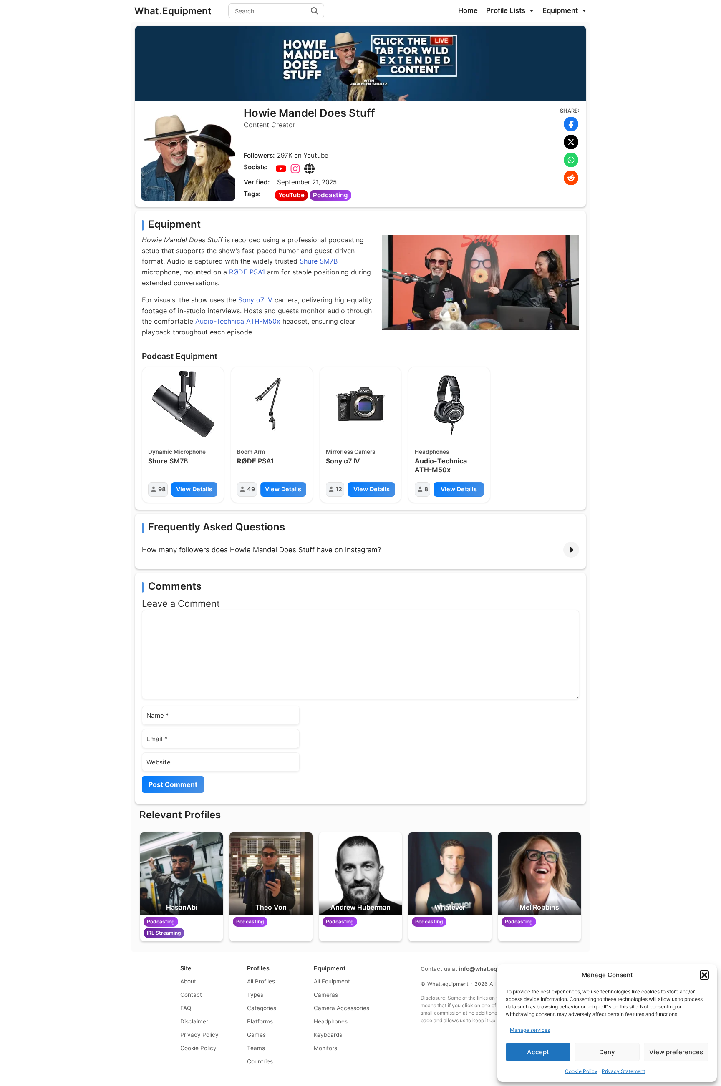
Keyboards (328, 1034)
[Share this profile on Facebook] (571, 124)
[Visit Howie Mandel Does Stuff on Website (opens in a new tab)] (309, 169)
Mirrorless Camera (351, 451)
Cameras (326, 994)
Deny (607, 1052)
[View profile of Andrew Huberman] (360, 873)
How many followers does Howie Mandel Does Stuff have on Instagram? (261, 550)
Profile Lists (506, 10)
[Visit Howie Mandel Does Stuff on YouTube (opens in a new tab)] (281, 169)
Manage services (530, 1030)
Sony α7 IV (255, 300)
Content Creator (269, 125)
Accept (538, 1052)
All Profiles (261, 981)
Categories (261, 1008)
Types (255, 994)
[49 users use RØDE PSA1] (271, 404)
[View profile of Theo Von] (270, 873)
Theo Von (271, 907)
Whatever (449, 907)
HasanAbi (181, 907)
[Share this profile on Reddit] (571, 178)
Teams (256, 1048)
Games (256, 1034)
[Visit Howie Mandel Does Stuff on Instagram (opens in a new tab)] (295, 169)
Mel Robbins (539, 907)
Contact (191, 994)
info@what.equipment (489, 968)
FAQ (185, 1008)
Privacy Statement (623, 1071)
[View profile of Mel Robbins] (539, 873)
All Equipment (332, 981)
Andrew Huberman (360, 907)
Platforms (260, 1021)
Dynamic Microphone (177, 451)
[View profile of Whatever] (449, 873)
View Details (194, 489)
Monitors (325, 1048)
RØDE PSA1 (247, 272)
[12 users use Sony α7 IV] (360, 404)
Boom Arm (251, 451)
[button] (704, 975)
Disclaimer (194, 1021)
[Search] (314, 10)
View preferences (676, 1052)
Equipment (561, 10)
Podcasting (330, 195)
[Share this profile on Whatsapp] (571, 160)
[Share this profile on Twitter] (571, 142)
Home (468, 10)
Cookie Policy (581, 1071)
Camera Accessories (341, 1008)
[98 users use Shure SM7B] (182, 404)
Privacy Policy (199, 1034)
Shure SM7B (319, 261)
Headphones (432, 451)
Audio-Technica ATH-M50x (237, 321)
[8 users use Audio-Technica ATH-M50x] (449, 404)
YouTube (291, 195)
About (188, 981)
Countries (260, 1061)
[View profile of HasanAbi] (181, 873)
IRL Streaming (164, 933)
